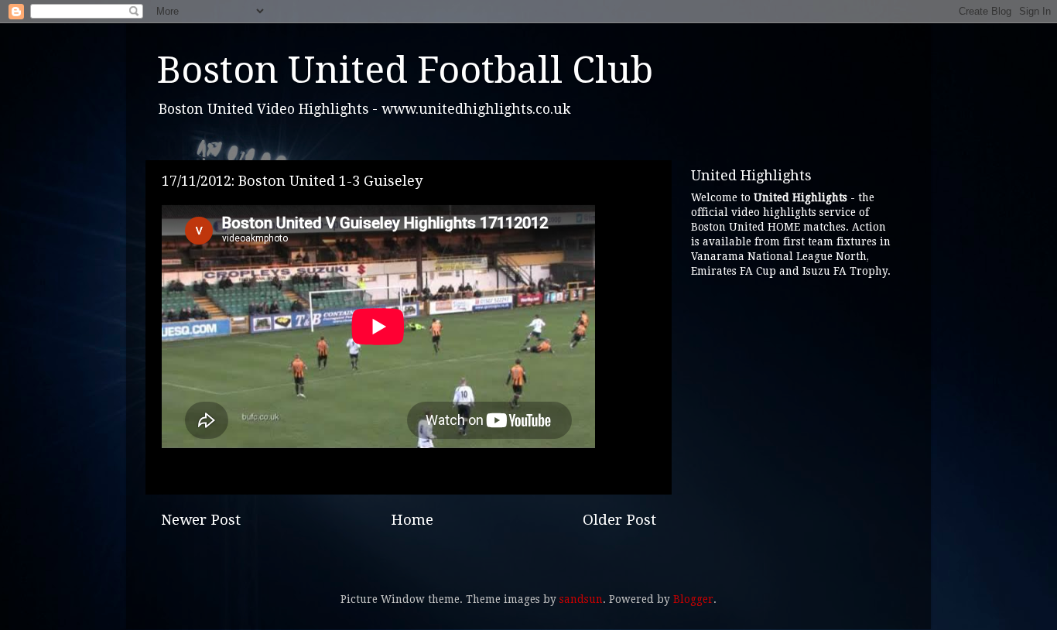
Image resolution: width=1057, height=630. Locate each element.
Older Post (619, 520)
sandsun (581, 599)
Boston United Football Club (405, 70)
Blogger (693, 599)
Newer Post (201, 520)
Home (412, 520)
